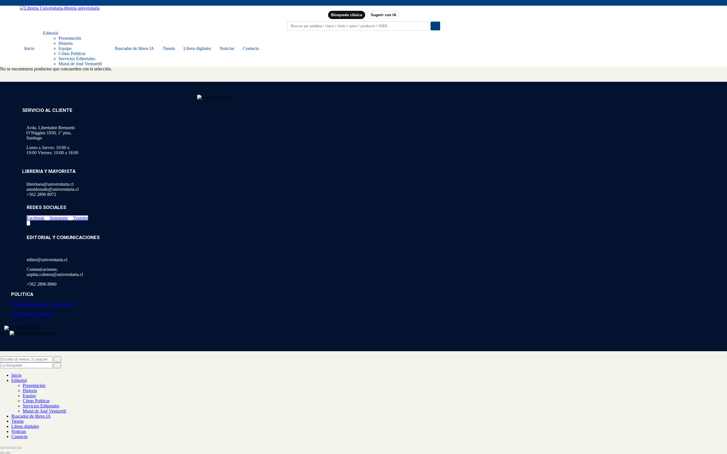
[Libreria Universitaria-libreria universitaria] (60, 8)
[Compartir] (13, 448)
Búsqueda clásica (346, 15)
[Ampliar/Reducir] (2, 448)
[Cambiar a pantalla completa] (8, 448)
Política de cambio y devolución (43, 304)
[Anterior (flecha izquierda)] (2, 453)
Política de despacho (32, 314)
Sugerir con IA (383, 15)
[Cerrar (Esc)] (19, 448)
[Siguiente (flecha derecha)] (8, 453)
